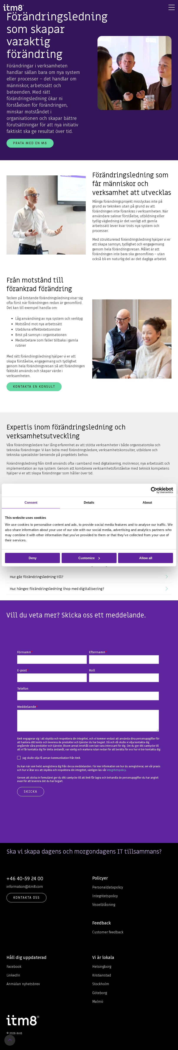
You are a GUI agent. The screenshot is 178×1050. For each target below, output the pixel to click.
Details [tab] (89, 502)
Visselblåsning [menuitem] (103, 905)
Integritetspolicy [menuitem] (105, 896)
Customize (86, 558)
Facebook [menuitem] (14, 967)
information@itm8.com (25, 887)
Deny (32, 558)
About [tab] (147, 502)
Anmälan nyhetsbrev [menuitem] (23, 984)
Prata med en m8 (30, 143)
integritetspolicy (116, 770)
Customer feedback (107, 932)
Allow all (145, 558)
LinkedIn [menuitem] (13, 975)
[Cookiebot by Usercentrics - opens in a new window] (154, 490)
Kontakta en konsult (34, 386)
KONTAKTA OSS (26, 897)
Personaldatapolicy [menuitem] (107, 887)
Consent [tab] (31, 502)
